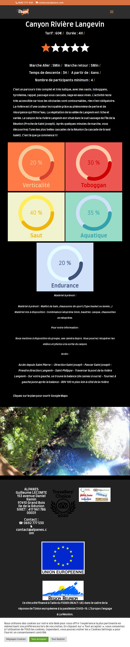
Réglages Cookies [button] (16, 639)
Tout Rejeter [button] (58, 639)
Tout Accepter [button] (39, 639)
